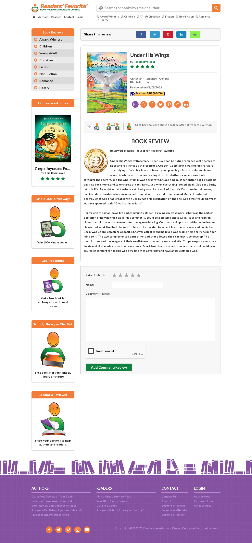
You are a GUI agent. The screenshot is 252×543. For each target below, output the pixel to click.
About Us (167, 501)
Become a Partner (173, 514)
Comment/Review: (98, 293)
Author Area (202, 496)
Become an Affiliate (174, 510)
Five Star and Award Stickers (50, 514)
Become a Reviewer (174, 505)
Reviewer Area (203, 501)
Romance (204, 16)
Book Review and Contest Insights (54, 505)
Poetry (104, 19)
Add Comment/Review (109, 367)
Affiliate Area (202, 505)
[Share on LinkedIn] (181, 34)
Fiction (169, 16)
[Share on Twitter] (155, 34)
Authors (43, 17)
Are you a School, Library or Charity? (120, 510)
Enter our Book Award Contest (52, 501)
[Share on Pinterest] (168, 34)
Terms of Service (207, 528)
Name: (90, 284)
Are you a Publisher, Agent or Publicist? (57, 510)
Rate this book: (96, 275)
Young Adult (48, 53)
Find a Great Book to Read (113, 496)
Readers (56, 17)
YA (141, 16)
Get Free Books (106, 505)
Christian (154, 16)
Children (129, 16)
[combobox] (158, 7)
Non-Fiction (186, 16)
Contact (69, 17)
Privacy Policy (181, 528)
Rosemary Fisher (144, 61)
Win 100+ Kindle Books (111, 501)
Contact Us (168, 496)
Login (80, 17)
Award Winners (109, 16)
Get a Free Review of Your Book (52, 496)
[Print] (195, 34)
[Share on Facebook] (141, 34)
